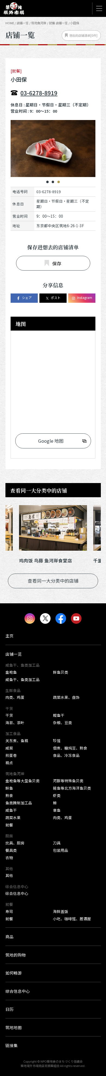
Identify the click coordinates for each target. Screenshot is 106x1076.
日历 (9, 1009)
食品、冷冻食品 (66, 755)
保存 (56, 263)
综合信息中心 (16, 893)
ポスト (56, 297)
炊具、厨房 (14, 843)
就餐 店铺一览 (58, 23)
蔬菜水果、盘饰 (66, 697)
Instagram (84, 297)
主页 (9, 636)
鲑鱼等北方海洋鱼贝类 (72, 788)
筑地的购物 (15, 955)
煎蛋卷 (11, 755)
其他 (9, 875)
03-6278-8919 (38, 93)
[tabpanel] (53, 148)
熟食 (9, 795)
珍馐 (57, 740)
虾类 (57, 795)
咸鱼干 (11, 810)
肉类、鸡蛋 (14, 697)
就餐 (9, 825)
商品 (9, 936)
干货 (9, 715)
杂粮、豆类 (62, 722)
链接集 (11, 1045)
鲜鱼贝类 (60, 672)
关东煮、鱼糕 (16, 740)
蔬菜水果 (13, 817)
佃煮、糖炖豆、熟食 (70, 748)
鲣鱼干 (58, 715)
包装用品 (60, 850)
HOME (9, 23)
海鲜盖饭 (60, 911)
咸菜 (9, 748)
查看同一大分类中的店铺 (53, 580)
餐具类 (11, 850)
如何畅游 (13, 973)
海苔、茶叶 (14, 722)
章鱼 (57, 810)
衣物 (9, 857)
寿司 (9, 911)
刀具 (57, 843)
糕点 (9, 762)
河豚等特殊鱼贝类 (68, 780)
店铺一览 (23, 23)
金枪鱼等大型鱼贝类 (22, 780)
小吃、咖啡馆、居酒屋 (72, 918)
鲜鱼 (9, 788)
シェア (27, 297)
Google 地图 (51, 440)
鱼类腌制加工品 (18, 802)
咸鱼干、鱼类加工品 (22, 679)
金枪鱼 (11, 672)
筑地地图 (13, 1027)
